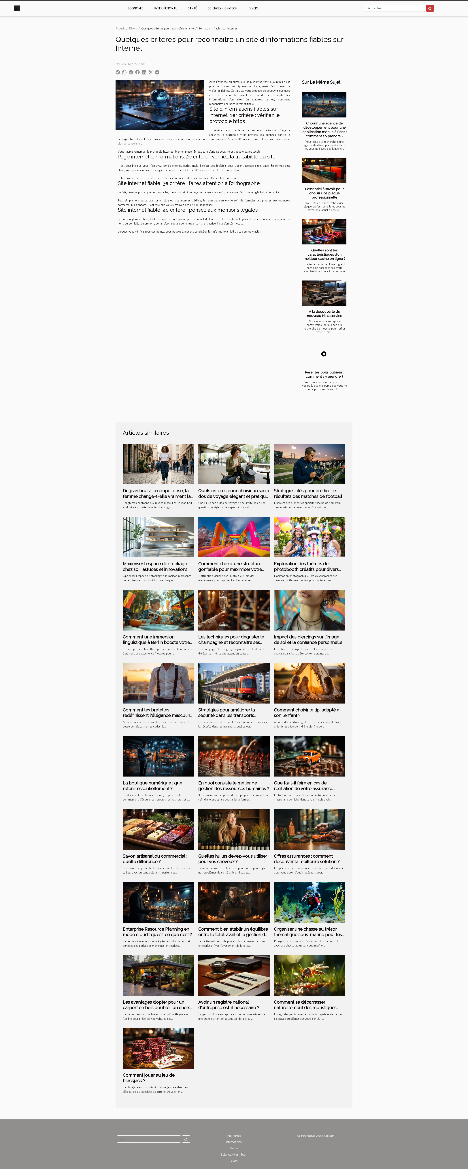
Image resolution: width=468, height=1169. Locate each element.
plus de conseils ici (129, 143)
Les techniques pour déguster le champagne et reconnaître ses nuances (231, 642)
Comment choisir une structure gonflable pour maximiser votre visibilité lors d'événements (230, 569)
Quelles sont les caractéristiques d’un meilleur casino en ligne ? (324, 254)
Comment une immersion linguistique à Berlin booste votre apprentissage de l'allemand (156, 642)
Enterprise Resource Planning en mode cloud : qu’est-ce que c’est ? (157, 931)
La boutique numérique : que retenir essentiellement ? (152, 785)
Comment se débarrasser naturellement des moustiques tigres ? (305, 1007)
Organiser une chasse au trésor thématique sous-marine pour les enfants (308, 934)
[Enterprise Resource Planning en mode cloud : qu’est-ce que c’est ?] (158, 902)
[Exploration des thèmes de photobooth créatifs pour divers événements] (309, 536)
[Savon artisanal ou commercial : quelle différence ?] (158, 829)
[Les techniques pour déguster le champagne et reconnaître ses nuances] (233, 609)
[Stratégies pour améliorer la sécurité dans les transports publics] (233, 682)
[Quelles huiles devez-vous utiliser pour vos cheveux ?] (233, 829)
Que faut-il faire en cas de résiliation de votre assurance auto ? (303, 788)
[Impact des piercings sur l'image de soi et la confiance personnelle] (309, 609)
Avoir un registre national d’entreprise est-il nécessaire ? (228, 1004)
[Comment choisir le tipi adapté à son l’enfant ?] (309, 682)
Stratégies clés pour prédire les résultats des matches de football (308, 493)
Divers (253, 8)
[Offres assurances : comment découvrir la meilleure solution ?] (309, 829)
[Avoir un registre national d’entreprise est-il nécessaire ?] (233, 975)
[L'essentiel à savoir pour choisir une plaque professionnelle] (324, 170)
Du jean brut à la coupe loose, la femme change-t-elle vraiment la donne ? (157, 496)
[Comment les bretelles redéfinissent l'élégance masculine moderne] (158, 682)
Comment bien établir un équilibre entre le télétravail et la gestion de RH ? (233, 934)
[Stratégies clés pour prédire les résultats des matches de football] (309, 463)
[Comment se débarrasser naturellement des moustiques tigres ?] (309, 975)
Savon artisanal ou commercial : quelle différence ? (155, 858)
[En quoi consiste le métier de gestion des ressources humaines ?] (233, 755)
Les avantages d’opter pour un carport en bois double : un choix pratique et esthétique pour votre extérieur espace (156, 1010)
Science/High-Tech (222, 8)
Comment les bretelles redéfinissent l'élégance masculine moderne (158, 715)
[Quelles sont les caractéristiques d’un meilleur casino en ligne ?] (324, 231)
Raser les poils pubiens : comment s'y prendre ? (324, 374)
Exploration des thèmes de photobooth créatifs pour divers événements (306, 569)
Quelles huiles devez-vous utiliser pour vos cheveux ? (232, 858)
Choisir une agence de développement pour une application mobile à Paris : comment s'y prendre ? (325, 129)
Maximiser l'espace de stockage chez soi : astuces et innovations (155, 566)
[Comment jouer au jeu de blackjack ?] (158, 1048)
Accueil (120, 28)
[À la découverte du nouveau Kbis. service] (324, 293)
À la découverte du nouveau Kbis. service (324, 313)
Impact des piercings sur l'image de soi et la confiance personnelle (308, 639)
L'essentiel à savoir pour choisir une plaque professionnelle (324, 193)
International (165, 8)
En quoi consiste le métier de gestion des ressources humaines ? (233, 785)
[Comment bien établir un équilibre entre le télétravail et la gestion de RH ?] (233, 902)
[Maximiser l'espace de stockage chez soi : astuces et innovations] (158, 536)
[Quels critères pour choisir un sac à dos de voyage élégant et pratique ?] (233, 463)
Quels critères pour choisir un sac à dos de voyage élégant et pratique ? (233, 496)
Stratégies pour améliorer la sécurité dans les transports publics (226, 715)
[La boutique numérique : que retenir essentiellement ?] (158, 755)
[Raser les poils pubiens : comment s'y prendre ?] (324, 353)
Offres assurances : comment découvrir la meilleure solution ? (307, 858)
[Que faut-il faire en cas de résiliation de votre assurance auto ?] (309, 755)
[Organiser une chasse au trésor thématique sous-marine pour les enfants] (309, 902)
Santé (192, 8)
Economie (135, 8)
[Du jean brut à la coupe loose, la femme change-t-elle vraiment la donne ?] (158, 463)
